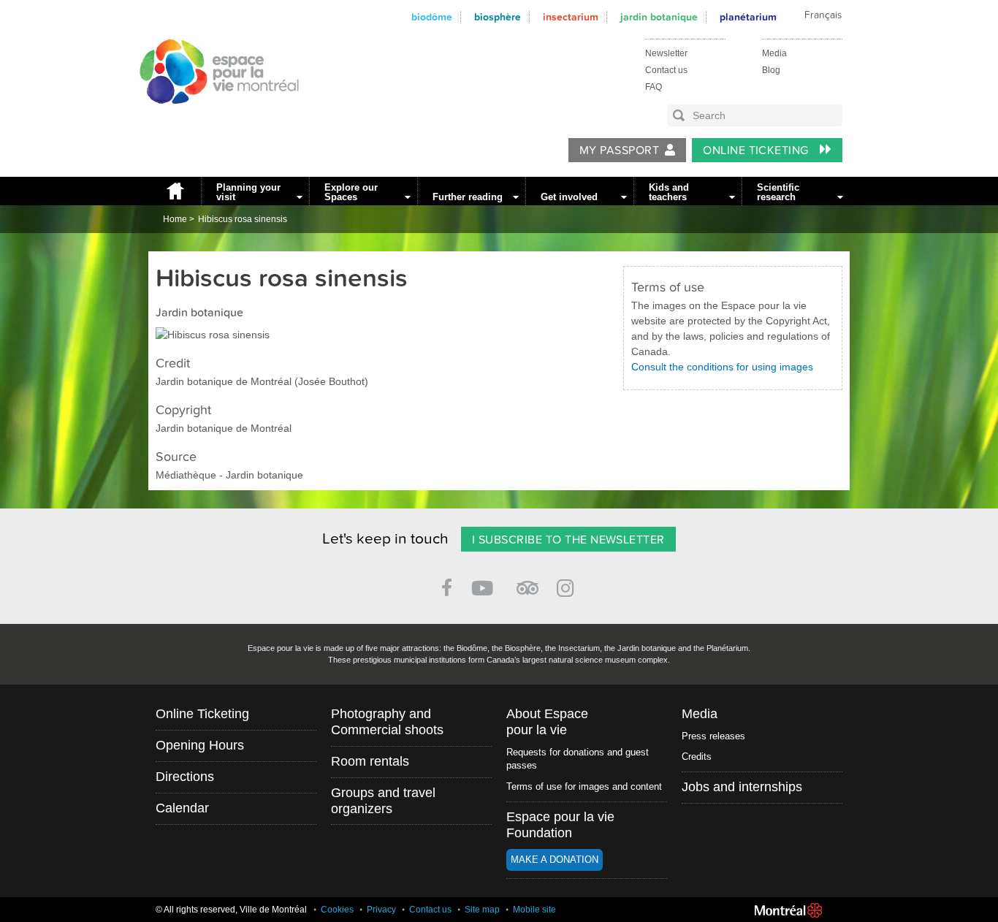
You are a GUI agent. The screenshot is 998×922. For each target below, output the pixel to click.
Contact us (666, 70)
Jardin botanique (659, 17)
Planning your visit (248, 192)
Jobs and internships (742, 787)
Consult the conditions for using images (722, 367)
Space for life (214, 117)
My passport (619, 150)
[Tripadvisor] (527, 582)
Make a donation (554, 859)
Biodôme (431, 17)
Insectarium (570, 17)
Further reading (468, 196)
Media (774, 53)
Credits (697, 756)
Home (174, 191)
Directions (185, 776)
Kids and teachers (669, 192)
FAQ (653, 87)
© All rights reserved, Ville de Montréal (231, 909)
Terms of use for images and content (584, 786)
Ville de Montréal (788, 910)
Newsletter (666, 53)
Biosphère (497, 17)
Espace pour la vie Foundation (560, 824)
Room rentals (370, 761)
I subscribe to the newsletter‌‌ (568, 540)
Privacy (381, 909)
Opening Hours (200, 745)
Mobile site (534, 909)
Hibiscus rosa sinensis (242, 219)
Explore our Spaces (351, 192)
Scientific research (778, 192)
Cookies (337, 909)
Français (823, 15)
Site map (482, 909)
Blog (771, 70)
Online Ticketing (757, 150)
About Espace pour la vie (547, 721)
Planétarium (748, 17)
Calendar (182, 808)
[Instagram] (568, 586)
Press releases (713, 736)
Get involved (569, 196)
